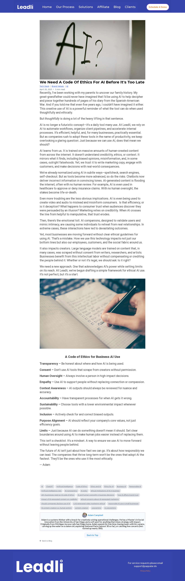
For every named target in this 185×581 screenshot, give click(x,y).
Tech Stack (44, 86)
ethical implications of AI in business (105, 490)
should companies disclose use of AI (55, 503)
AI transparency (71, 490)
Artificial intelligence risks (51, 490)
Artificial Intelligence (64, 486)
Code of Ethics (81, 486)
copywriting (96, 508)
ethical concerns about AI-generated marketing (100, 499)
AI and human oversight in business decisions (96, 495)
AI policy (84, 490)
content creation (81, 508)
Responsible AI (135, 486)
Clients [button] (130, 7)
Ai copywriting (110, 508)
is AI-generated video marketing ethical (89, 503)
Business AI (121, 486)
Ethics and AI (96, 486)
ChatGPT (49, 486)
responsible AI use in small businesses (123, 503)
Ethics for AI (109, 486)
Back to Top (92, 535)
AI (67, 86)
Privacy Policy (145, 571)
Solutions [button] (86, 7)
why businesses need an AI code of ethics (57, 495)
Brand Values (58, 86)
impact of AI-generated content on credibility (59, 499)
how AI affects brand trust (128, 495)
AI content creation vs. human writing (56, 508)
